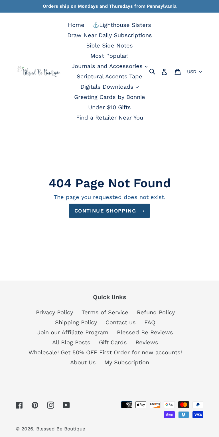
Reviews (146, 342)
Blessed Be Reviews (145, 332)
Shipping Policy (76, 322)
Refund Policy (156, 312)
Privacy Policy (54, 312)
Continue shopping (105, 211)
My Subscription (126, 362)
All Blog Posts (71, 342)
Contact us (121, 322)
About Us (83, 362)
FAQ (149, 322)
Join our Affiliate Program (72, 332)
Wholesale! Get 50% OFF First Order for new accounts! (105, 352)
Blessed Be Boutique (60, 429)
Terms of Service (105, 312)
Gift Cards (113, 342)
